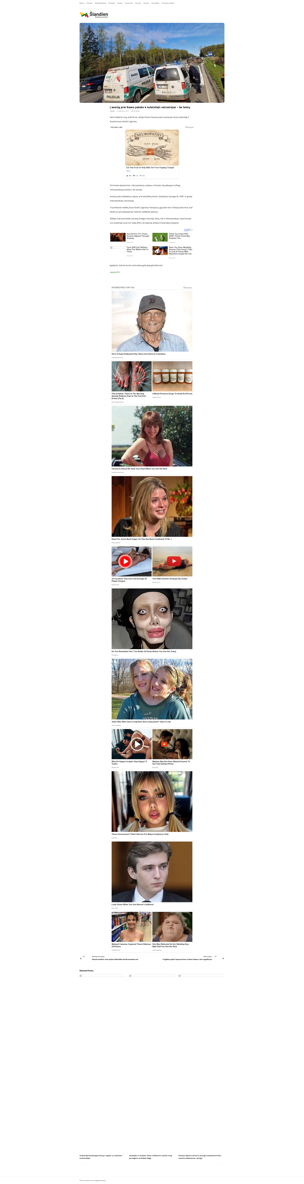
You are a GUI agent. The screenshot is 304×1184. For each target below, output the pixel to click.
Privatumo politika (168, 3)
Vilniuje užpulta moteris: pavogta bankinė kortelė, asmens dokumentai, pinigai (199, 1156)
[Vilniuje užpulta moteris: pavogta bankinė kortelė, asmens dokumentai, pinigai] (201, 1063)
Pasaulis (90, 3)
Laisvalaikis (155, 3)
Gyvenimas (129, 3)
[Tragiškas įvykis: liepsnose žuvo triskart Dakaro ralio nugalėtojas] (217, 958)
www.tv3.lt (115, 272)
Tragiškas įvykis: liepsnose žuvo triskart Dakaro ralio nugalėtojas (187, 959)
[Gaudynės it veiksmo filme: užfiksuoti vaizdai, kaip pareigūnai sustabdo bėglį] (152, 1063)
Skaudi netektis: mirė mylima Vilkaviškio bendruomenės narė (115, 959)
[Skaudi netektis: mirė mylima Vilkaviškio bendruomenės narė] (86, 958)
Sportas (146, 3)
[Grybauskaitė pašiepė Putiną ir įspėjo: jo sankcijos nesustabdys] (103, 1063)
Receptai (112, 3)
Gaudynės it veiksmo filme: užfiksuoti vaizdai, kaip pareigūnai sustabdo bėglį (150, 1156)
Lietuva (81, 3)
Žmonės (138, 3)
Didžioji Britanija (100, 3)
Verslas (120, 3)
